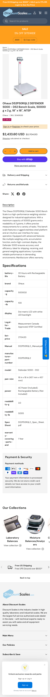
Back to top (25, 578)
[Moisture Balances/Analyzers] (35, 524)
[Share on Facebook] (18, 194)
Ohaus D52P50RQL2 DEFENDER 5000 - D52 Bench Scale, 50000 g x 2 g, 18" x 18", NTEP (23, 49)
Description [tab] (8, 204)
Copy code (30, 40)
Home (5, 47)
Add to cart (33, 151)
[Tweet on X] (12, 194)
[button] (40, 13)
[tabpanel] (25, 234)
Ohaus (5, 115)
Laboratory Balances (12, 539)
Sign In (6, 126)
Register (16, 126)
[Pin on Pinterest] (24, 194)
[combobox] (25, 21)
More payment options (25, 165)
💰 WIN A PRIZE (45, 348)
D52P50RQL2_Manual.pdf (30, 346)
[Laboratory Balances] (12, 524)
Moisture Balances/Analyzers (35, 541)
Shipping (6, 138)
